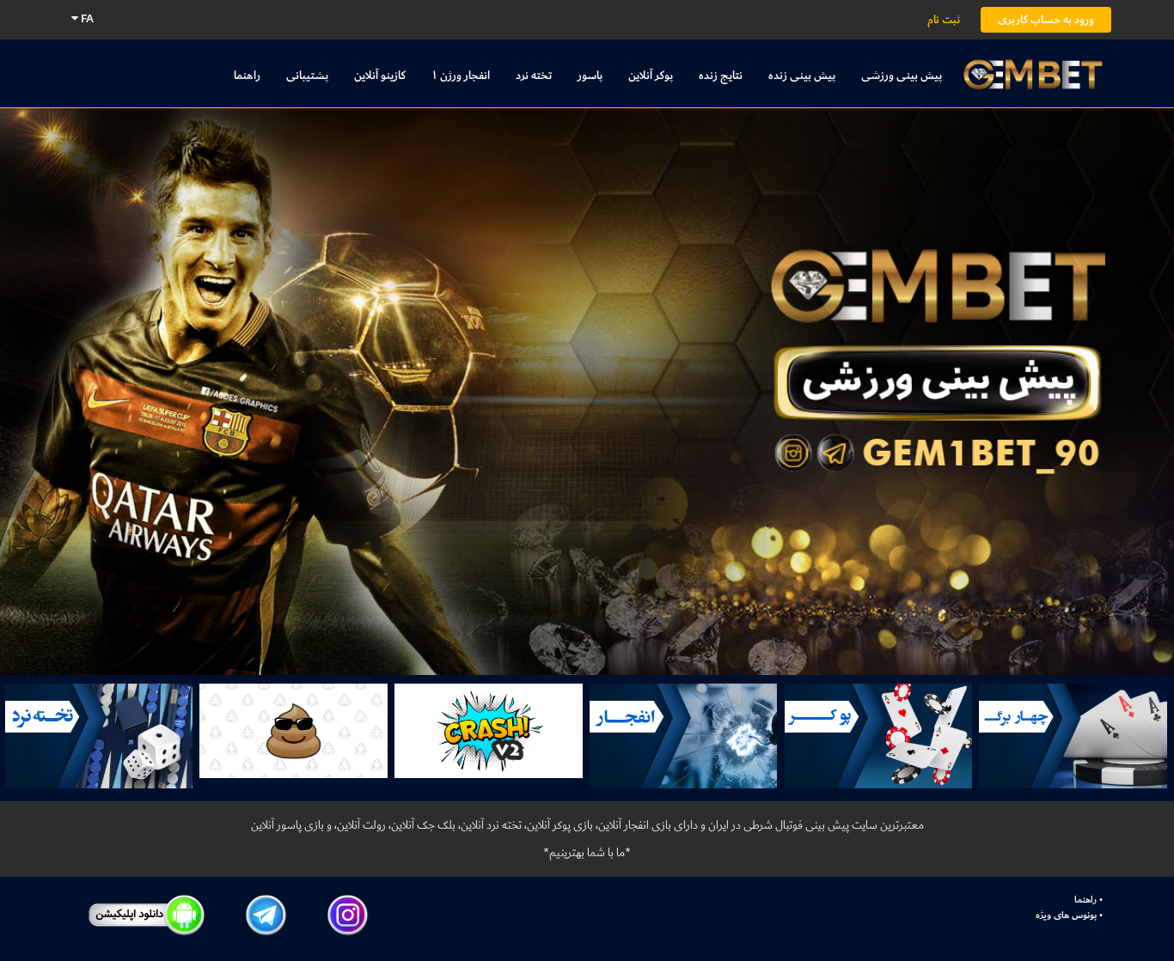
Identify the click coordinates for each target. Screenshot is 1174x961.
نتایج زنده (721, 75)
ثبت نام (943, 19)
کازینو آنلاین (380, 75)
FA (86, 18)
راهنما (247, 75)
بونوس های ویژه (1066, 915)
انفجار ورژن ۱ (460, 75)
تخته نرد (534, 75)
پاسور (590, 75)
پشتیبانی (307, 75)
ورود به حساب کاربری (1046, 19)
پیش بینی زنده (801, 75)
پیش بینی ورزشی (901, 75)
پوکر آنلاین (650, 75)
